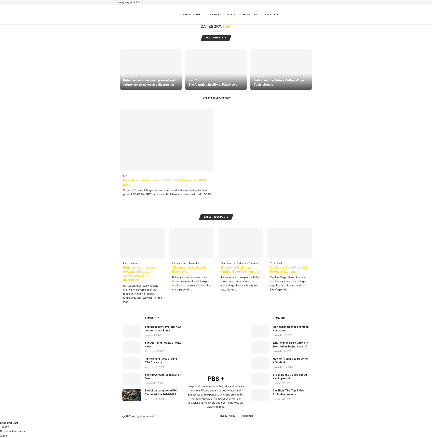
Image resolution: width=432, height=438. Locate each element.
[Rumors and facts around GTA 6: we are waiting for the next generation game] (131, 363)
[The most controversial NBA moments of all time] (131, 331)
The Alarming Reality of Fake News (212, 84)
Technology (250, 14)
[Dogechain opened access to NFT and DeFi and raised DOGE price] (167, 156)
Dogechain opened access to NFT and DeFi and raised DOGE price (165, 182)
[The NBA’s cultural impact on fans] (131, 379)
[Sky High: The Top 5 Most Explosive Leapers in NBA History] (260, 395)
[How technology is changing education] (260, 331)
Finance (214, 14)
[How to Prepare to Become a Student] (260, 363)
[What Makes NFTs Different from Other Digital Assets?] (260, 347)
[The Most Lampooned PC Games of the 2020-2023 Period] (131, 395)
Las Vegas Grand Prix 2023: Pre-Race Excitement (289, 269)
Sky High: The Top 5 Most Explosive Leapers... (289, 392)
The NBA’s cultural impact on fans (163, 377)
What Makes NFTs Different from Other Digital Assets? (290, 344)
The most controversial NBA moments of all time (163, 329)
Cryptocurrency (193, 14)
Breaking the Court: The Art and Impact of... (290, 377)
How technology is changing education (291, 329)
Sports (231, 14)
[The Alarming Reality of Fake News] (216, 69)
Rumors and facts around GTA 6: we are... (161, 360)
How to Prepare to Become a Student (290, 360)
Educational (272, 14)
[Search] (313, 14)
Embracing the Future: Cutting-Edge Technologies (279, 82)
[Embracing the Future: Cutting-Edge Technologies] (281, 69)
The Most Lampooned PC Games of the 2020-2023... (161, 392)
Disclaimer (247, 416)
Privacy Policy (227, 416)
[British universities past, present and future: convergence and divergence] (151, 69)
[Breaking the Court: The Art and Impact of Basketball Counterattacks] (260, 379)
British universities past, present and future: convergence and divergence (149, 82)
